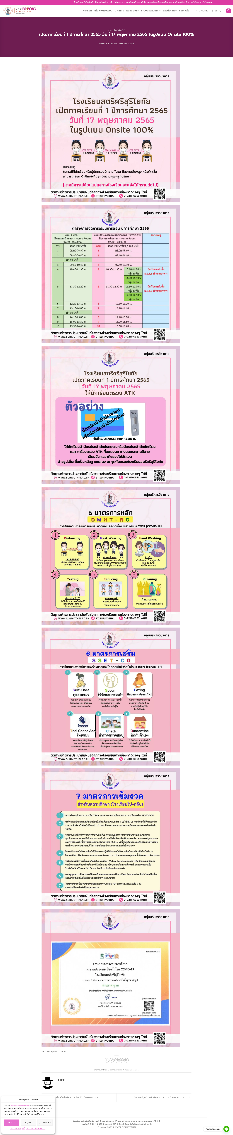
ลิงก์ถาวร (134, 1070)
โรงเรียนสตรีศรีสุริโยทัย (20, 1105)
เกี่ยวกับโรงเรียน (103, 10)
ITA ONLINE (200, 10)
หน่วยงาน (131, 10)
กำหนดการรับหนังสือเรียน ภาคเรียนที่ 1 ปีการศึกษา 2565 (73, 1097)
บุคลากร (119, 10)
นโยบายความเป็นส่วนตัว (35, 1128)
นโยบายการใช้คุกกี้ (17, 1128)
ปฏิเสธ (28, 1122)
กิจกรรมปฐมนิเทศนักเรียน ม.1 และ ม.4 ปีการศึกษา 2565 (160, 1097)
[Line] (226, 1129)
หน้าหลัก (87, 10)
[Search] (228, 10)
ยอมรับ (11, 1122)
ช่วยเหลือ (184, 10)
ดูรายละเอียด (45, 1122)
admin (131, 43)
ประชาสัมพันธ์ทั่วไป (116, 30)
